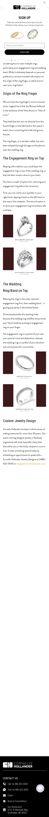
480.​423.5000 (21, 789)
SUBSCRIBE (24, 52)
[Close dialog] (44, 2)
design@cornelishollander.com (31, 463)
